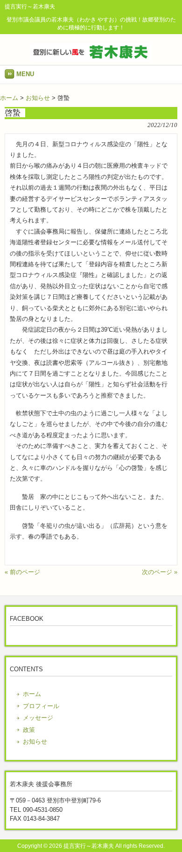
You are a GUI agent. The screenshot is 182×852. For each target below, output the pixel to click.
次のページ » (159, 571)
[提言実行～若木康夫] (91, 57)
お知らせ (38, 97)
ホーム (9, 97)
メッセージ (38, 717)
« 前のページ (22, 571)
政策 (29, 729)
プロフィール (41, 706)
